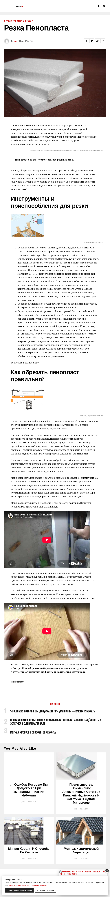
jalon (15, 41)
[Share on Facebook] (86, 40)
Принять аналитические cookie (19, 890)
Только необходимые (45, 890)
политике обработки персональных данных (28, 885)
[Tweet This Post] (91, 40)
